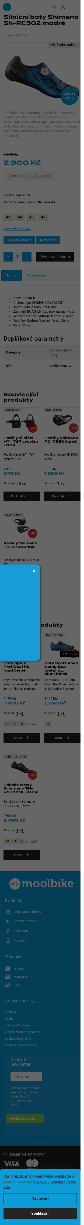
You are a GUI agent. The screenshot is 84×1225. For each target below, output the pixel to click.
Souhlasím (40, 1213)
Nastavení (40, 1198)
